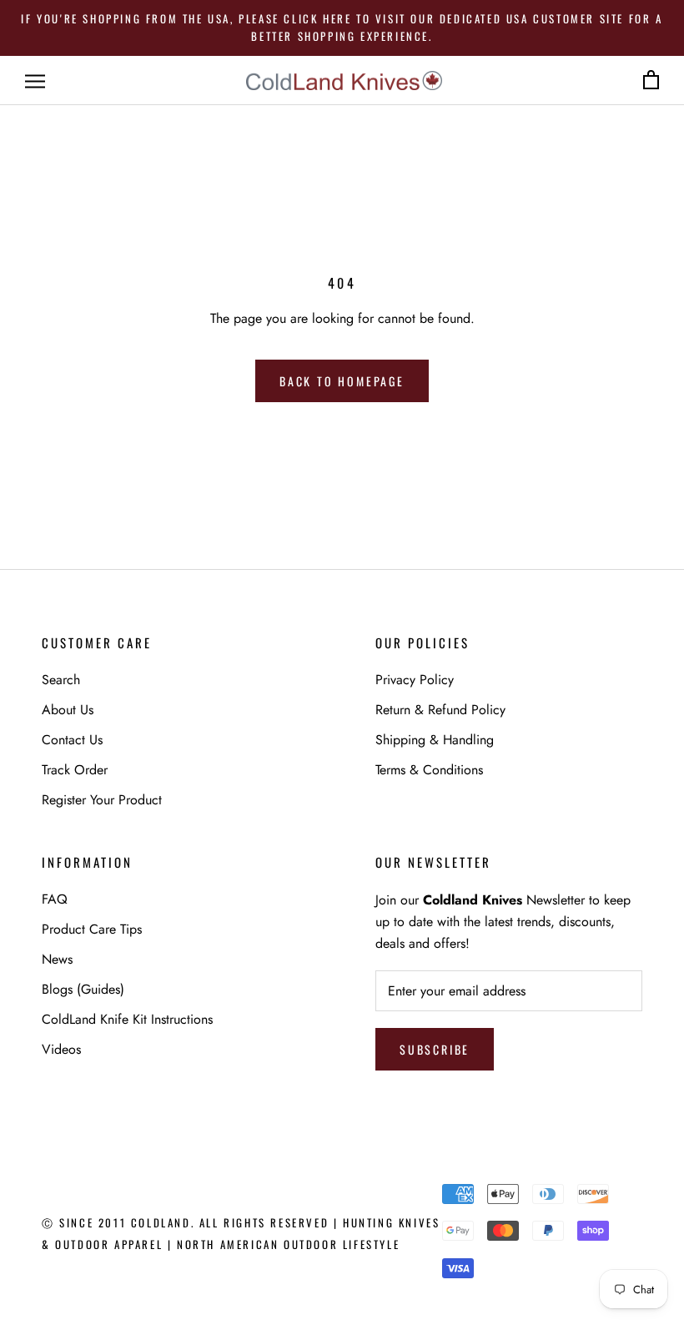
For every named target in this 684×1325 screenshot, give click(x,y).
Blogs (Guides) (83, 989)
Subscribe (435, 1049)
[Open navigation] (35, 80)
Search (61, 679)
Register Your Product (102, 799)
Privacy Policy (414, 679)
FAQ (55, 899)
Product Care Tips (92, 929)
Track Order (75, 769)
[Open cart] (651, 80)
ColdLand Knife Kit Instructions (127, 1019)
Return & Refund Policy (440, 709)
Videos (61, 1049)
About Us (67, 709)
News (57, 959)
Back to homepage (342, 381)
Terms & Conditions (429, 769)
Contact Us (72, 739)
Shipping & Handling (434, 739)
